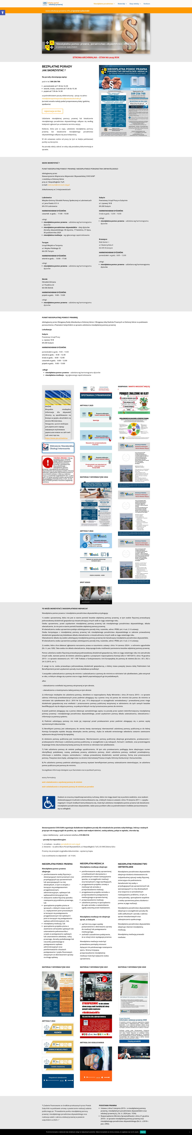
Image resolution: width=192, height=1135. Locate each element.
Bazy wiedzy (134, 4)
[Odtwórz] (44, 1080)
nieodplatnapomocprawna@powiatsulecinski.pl (61, 98)
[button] (2, 12)
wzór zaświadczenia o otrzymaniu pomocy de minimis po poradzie (68, 786)
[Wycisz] (66, 1080)
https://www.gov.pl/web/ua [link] (56, 438)
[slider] (70, 1080)
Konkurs (147, 4)
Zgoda (143, 1132)
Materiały (121, 4)
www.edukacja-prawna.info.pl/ (68, 10)
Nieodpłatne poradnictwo (103, 4)
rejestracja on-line (52, 111)
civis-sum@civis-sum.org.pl (59, 185)
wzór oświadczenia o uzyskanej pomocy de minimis (62, 782)
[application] (58, 1080)
